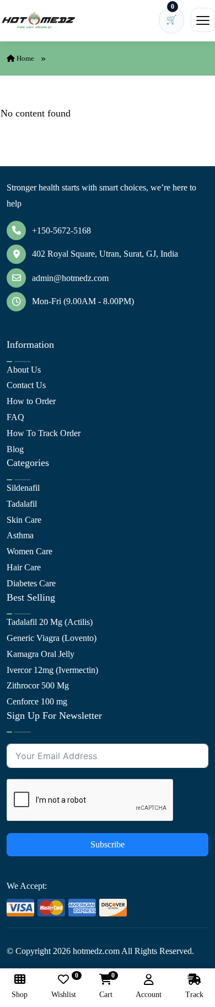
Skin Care (24, 519)
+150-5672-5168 (61, 230)
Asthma (20, 535)
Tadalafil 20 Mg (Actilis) (50, 622)
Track (194, 994)
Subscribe (107, 844)
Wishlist (63, 986)
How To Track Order (43, 433)
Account (149, 994)
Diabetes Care (31, 583)
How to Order (31, 401)
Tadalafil (22, 503)
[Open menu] (203, 20)
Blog (15, 449)
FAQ (15, 417)
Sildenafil (23, 487)
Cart (105, 986)
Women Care (29, 551)
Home (24, 58)
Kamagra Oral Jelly (40, 654)
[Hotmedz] (38, 20)
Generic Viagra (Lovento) (51, 638)
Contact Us (26, 385)
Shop (20, 994)
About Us (24, 369)
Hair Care (24, 567)
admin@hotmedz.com (70, 278)
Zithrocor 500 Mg (38, 685)
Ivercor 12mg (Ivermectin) (52, 670)
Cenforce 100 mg (37, 701)
